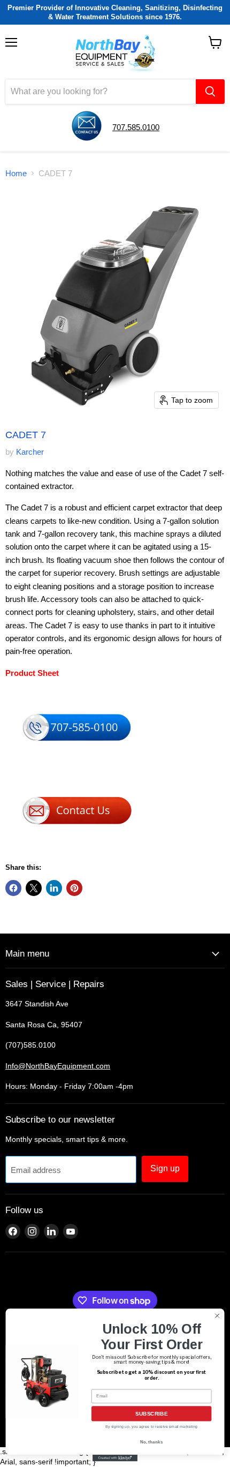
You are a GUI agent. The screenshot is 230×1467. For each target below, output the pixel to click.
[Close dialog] (217, 1315)
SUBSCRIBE (151, 1414)
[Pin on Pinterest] (74, 888)
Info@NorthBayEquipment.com (57, 1066)
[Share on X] (34, 888)
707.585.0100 (135, 127)
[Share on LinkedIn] (54, 888)
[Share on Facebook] (13, 888)
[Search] (210, 91)
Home (16, 173)
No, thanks (151, 1442)
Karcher (30, 451)
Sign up (165, 1168)
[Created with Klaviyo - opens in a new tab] (115, 1458)
